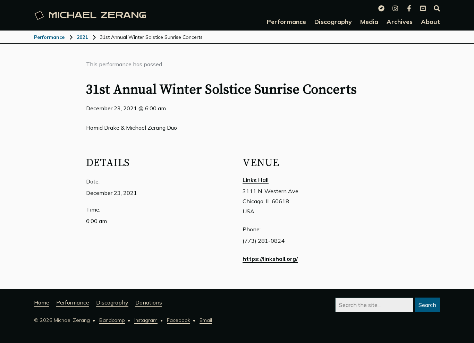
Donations (148, 302)
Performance (49, 37)
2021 (82, 37)
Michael (97, 15)
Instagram (146, 320)
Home (41, 302)
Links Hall (256, 180)
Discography (112, 302)
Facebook (178, 320)
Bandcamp (112, 320)
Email (206, 320)
